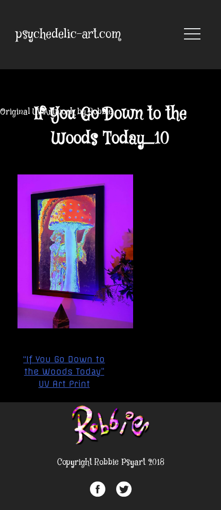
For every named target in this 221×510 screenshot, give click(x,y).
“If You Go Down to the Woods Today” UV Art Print (64, 371)
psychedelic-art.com (68, 34)
